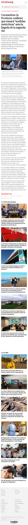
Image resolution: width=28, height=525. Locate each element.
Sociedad (3, 491)
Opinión (16, 490)
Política (2, 490)
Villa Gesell (3, 508)
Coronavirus (15, 7)
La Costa (3, 505)
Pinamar (3, 506)
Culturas (3, 493)
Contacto (17, 493)
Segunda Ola (19, 196)
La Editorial (17, 491)
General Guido (4, 503)
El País (16, 510)
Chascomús (17, 499)
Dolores (3, 499)
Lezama (3, 511)
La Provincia (4, 196)
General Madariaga (19, 503)
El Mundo (17, 511)
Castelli (2, 510)
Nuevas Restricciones (6, 198)
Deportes (3, 495)
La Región (17, 506)
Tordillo (3, 501)
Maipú (16, 505)
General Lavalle (18, 501)
